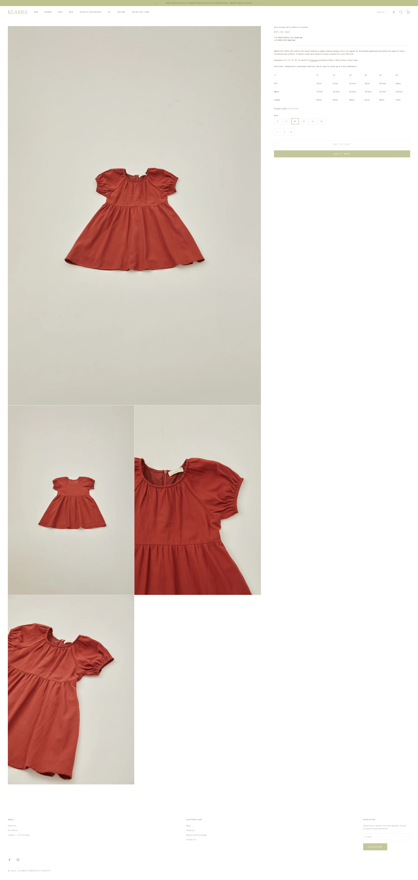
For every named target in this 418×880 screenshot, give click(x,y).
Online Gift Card (140, 12)
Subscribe (375, 847)
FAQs (188, 826)
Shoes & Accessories (90, 12)
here (235, 3)
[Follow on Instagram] (18, 859)
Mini (71, 12)
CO (109, 12)
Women (48, 12)
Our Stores (12, 830)
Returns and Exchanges (196, 835)
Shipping (190, 830)
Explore (121, 12)
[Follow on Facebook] (9, 859)
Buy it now (342, 154)
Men (60, 12)
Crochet (313, 60)
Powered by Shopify (39, 871)
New (36, 12)
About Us (12, 826)
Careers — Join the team (19, 835)
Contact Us (191, 839)
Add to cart (342, 144)
